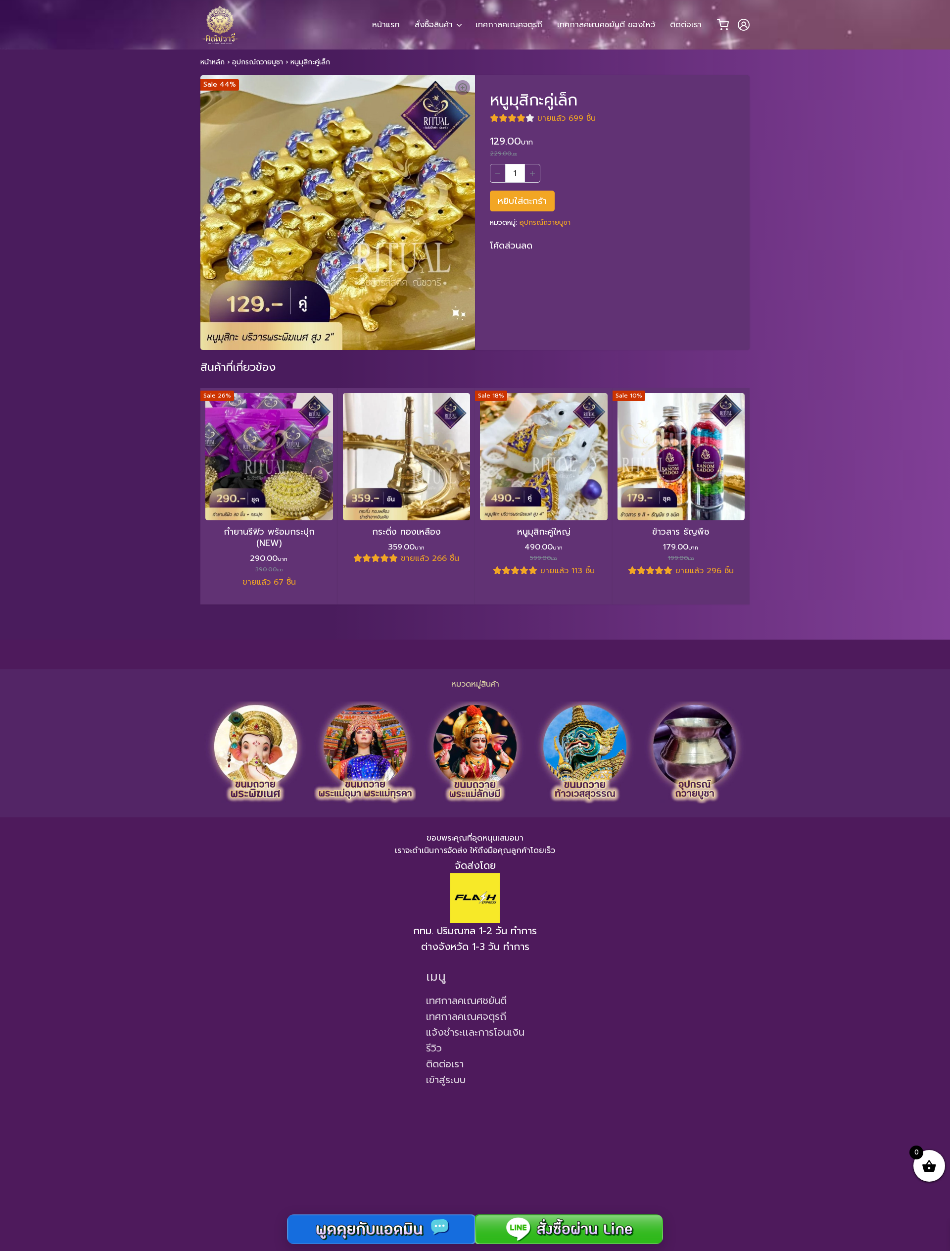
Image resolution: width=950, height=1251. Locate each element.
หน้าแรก (386, 25)
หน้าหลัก (212, 62)
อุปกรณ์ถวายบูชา (257, 62)
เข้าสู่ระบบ (446, 1079)
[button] (462, 87)
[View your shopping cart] (723, 25)
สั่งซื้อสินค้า (434, 25)
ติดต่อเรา (686, 25)
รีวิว (434, 1048)
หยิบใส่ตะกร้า (522, 201)
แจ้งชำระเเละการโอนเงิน (475, 1032)
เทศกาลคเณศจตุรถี (508, 25)
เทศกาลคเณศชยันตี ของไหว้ (606, 25)
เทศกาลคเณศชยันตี (466, 1000)
